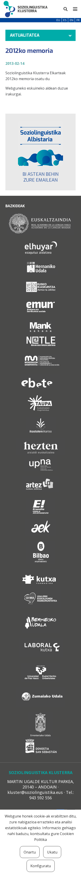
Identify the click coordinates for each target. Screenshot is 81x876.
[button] (65, 9)
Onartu (30, 852)
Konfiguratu (40, 865)
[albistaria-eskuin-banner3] (40, 143)
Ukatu (52, 852)
